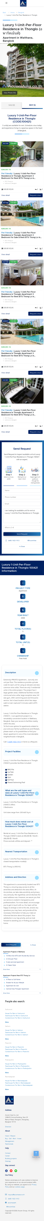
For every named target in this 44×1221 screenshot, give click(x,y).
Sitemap (8, 1161)
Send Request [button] (11, 945)
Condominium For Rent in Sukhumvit (17, 1018)
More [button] (7, 1022)
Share (23, 546)
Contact (7, 1153)
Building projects (11, 1159)
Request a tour (35, 195)
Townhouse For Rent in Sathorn (15, 1032)
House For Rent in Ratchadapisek (16, 1081)
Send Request (22, 534)
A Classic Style (11, 965)
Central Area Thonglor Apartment (17, 989)
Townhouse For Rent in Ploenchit (16, 1049)
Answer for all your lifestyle (15, 983)
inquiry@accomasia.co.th (16, 1195)
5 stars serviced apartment (15, 962)
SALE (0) (12, 105)
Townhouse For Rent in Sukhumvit (16, 1016)
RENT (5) (32, 105)
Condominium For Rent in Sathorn (16, 1035)
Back (4, 13)
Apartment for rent (12, 986)
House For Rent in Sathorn (14, 1030)
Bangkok (21, 13)
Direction (8, 1127)
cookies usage (20, 1187)
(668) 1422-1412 (13, 541)
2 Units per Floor (11, 959)
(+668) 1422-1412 (14, 742)
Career (7, 1156)
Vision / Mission (10, 1136)
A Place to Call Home (13, 979)
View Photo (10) (10, 93)
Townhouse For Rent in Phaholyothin (17, 1066)
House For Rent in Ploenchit (14, 1047)
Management (9, 1141)
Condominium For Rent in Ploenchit (17, 1052)
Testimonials (9, 1144)
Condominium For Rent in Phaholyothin (18, 1068)
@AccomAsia (31, 541)
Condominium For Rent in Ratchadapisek (19, 1085)
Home (12, 13)
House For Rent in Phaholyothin (15, 1064)
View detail (5, 195)
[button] (6, 3)
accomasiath (11, 1203)
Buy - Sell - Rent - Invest (13, 1139)
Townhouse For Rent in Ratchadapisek (18, 1083)
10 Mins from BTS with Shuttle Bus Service (20, 956)
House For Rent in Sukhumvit (15, 1013)
